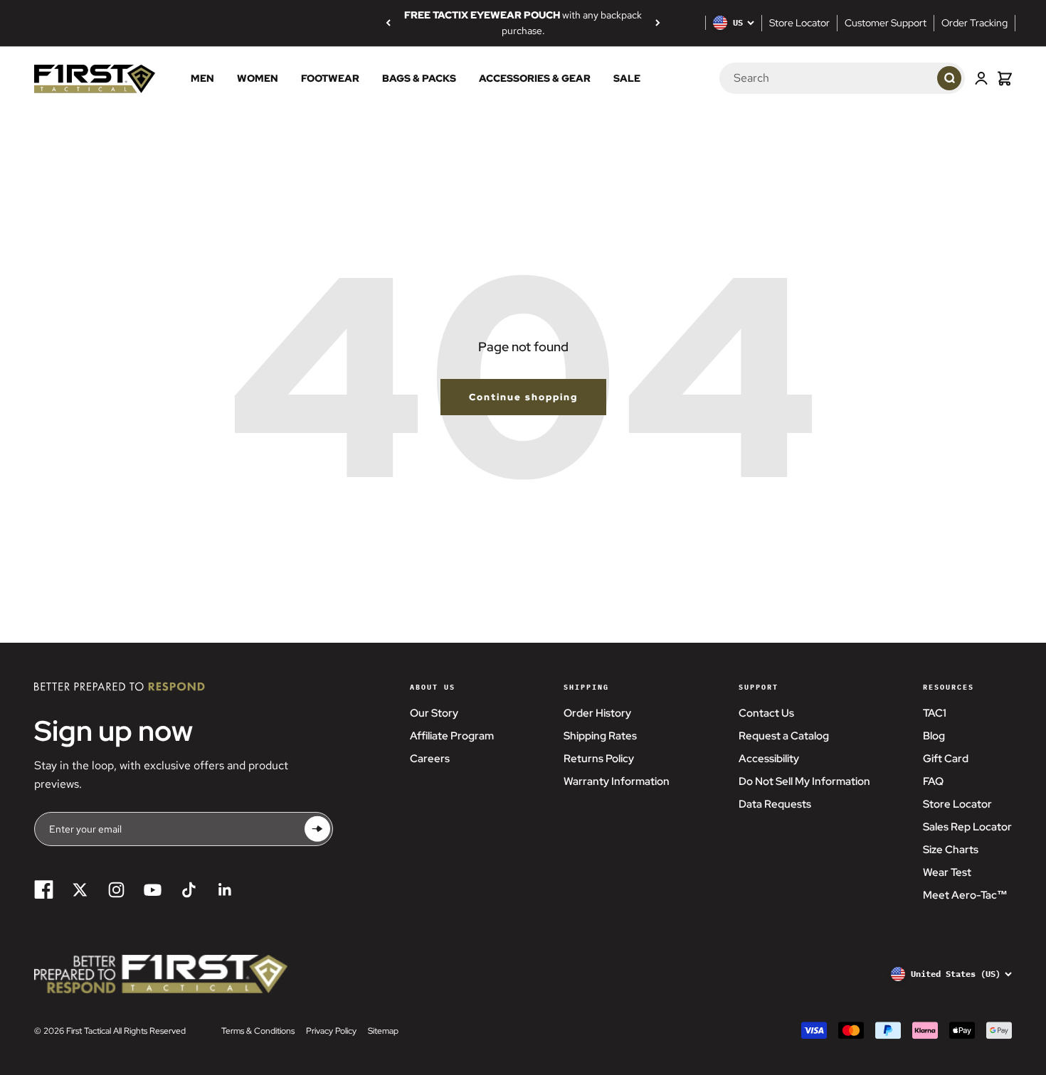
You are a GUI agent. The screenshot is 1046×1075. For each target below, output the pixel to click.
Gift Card (945, 759)
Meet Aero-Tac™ (965, 895)
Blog (934, 736)
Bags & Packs (419, 78)
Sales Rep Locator (967, 827)
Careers (430, 759)
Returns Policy (599, 759)
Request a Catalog (784, 736)
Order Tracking (974, 22)
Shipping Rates (600, 736)
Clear (912, 77)
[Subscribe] (317, 828)
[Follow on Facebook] (43, 889)
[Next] (657, 22)
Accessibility (769, 759)
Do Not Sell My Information (804, 781)
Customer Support (885, 22)
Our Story (434, 713)
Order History (597, 713)
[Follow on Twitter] (80, 889)
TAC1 (934, 713)
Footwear (330, 78)
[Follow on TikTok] (189, 889)
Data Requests (775, 804)
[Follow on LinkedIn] (225, 889)
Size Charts (950, 850)
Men (202, 78)
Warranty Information (617, 781)
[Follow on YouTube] (152, 889)
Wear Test (947, 872)
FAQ (933, 781)
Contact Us (766, 713)
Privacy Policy (331, 1031)
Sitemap (383, 1031)
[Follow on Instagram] (116, 889)
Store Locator (799, 22)
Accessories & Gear (535, 78)
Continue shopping (523, 397)
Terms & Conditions (258, 1031)
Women (257, 78)
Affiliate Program (452, 736)
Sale (626, 78)
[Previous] (388, 22)
